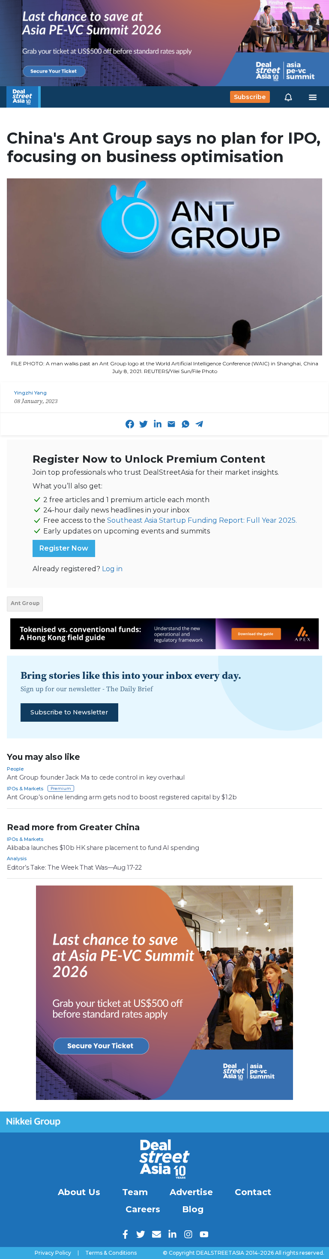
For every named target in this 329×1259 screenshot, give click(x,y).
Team (135, 1192)
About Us (79, 1192)
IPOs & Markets (25, 789)
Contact (253, 1192)
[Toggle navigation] (312, 96)
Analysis (17, 858)
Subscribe (250, 97)
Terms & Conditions (111, 1253)
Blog (192, 1209)
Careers (143, 1209)
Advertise (191, 1192)
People (15, 769)
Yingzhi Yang (30, 393)
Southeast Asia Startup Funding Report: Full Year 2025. (202, 520)
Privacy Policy (53, 1253)
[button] (288, 96)
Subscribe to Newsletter (69, 712)
